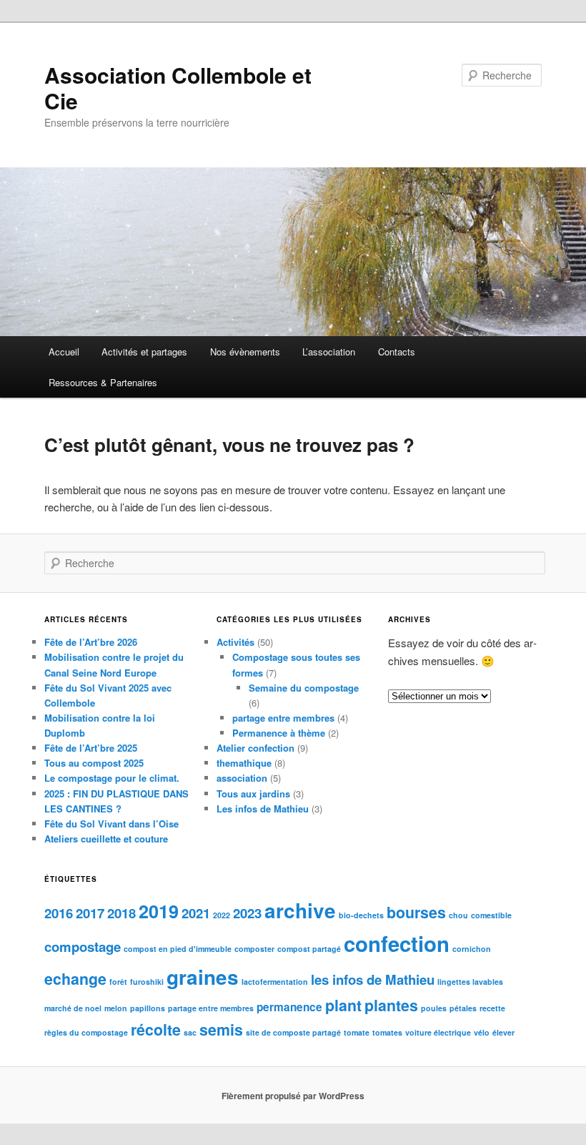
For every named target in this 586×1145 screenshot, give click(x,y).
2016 (58, 913)
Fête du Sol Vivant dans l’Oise (111, 823)
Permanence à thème (278, 732)
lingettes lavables (470, 981)
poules (434, 1008)
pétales (463, 1008)
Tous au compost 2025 (94, 763)
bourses (416, 912)
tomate (356, 1032)
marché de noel (72, 1008)
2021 (196, 913)
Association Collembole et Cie (178, 87)
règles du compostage (86, 1032)
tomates (387, 1032)
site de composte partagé (293, 1032)
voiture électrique (438, 1032)
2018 (121, 913)
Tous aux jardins (253, 793)
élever (503, 1032)
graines (203, 976)
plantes (391, 1005)
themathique (244, 763)
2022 (221, 915)
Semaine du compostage (304, 687)
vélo (482, 1032)
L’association (328, 351)
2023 (247, 913)
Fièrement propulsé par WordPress (293, 1095)
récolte (156, 1029)
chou (458, 915)
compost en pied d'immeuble (178, 948)
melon (115, 1008)
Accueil (64, 351)
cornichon (471, 948)
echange (75, 979)
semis (221, 1029)
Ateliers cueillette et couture (106, 838)
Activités (235, 642)
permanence (289, 1007)
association (242, 778)
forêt (118, 981)
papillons (147, 1008)
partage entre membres (283, 717)
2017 (90, 913)
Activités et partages (144, 351)
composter (254, 948)
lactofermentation (275, 981)
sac (190, 1032)
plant (343, 1005)
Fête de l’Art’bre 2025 (90, 748)
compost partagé (309, 948)
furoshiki (147, 981)
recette (492, 1008)
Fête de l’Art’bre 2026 (90, 642)
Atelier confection (255, 748)
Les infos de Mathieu (263, 808)
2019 (159, 911)
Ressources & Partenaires (103, 382)
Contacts (396, 351)
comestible (491, 915)
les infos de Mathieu (372, 979)
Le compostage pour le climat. (111, 778)
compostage (82, 946)
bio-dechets (361, 915)
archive (300, 910)
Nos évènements (245, 351)
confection (397, 943)
